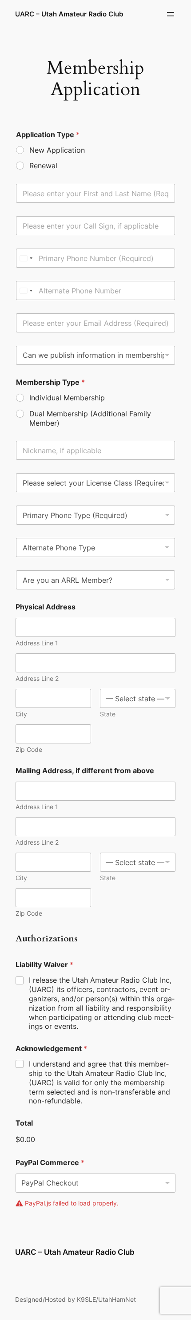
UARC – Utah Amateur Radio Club (69, 14)
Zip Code (29, 749)
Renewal (43, 165)
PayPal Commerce (50, 1162)
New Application (57, 150)
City (21, 714)
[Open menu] (170, 14)
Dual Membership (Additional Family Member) (90, 418)
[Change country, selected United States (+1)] (26, 258)
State (107, 714)
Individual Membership (67, 397)
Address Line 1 (37, 643)
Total (24, 1123)
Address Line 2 (37, 678)
